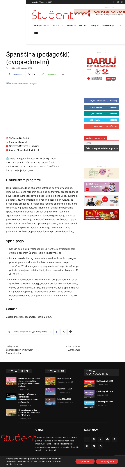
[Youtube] (93, 446)
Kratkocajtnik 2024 (104, 381)
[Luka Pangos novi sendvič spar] (101, 207)
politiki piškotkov (14, 464)
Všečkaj (113, 101)
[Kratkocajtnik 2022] (89, 404)
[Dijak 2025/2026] (50, 381)
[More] (63, 74)
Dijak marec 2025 (64, 389)
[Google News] (100, 446)
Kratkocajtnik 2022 (104, 402)
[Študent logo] (53, 14)
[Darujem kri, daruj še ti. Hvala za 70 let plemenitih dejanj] (101, 81)
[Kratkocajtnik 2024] (89, 383)
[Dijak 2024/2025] (50, 401)
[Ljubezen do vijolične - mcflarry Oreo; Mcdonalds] (101, 193)
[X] (63, 332)
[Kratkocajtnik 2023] (89, 394)
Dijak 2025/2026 (64, 378)
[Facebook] (114, 2)
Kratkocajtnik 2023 (104, 391)
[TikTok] (114, 439)
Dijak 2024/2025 (64, 399)
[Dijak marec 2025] (50, 391)
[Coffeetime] (101, 180)
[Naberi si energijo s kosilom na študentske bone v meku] (101, 221)
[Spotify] (107, 439)
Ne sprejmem (107, 461)
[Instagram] (118, 2)
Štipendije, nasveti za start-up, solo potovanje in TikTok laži (29, 412)
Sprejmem (85, 461)
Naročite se (111, 126)
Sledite (113, 107)
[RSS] (122, 2)
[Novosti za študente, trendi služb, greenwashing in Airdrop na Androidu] (11, 396)
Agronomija (74, 350)
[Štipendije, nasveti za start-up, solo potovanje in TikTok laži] (11, 412)
